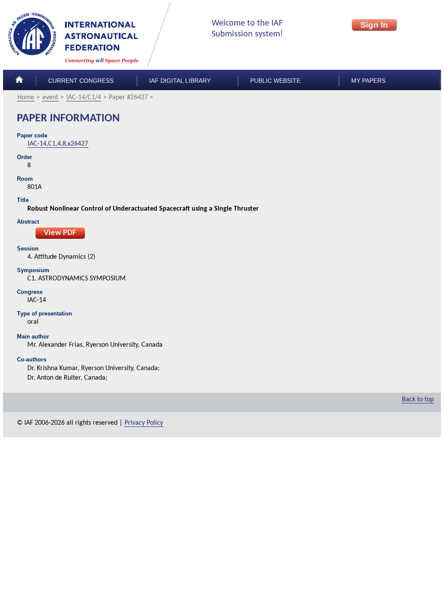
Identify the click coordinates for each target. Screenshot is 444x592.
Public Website (275, 81)
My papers (368, 81)
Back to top (418, 399)
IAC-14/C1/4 (83, 97)
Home (25, 97)
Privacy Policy (143, 423)
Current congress (81, 81)
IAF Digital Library (180, 81)
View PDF (60, 233)
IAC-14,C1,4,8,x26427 (58, 143)
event (50, 97)
